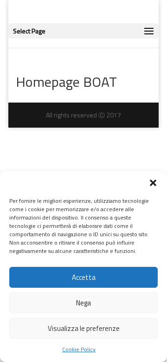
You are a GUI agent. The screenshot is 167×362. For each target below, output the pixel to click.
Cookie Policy (79, 349)
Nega (83, 302)
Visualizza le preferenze (84, 328)
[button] (153, 182)
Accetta (84, 277)
